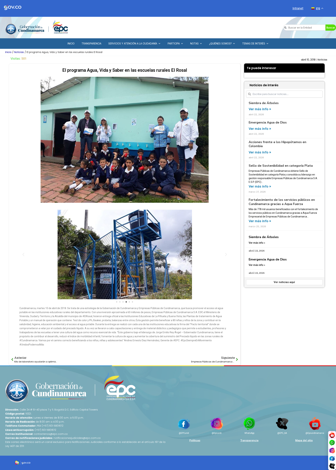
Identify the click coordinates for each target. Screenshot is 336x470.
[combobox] (304, 27)
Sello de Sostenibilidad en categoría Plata (281, 166)
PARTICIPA (174, 43)
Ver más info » (260, 109)
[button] (23, 254)
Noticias (322, 59)
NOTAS (194, 43)
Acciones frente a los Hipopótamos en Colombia (277, 144)
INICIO (71, 43)
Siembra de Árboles (264, 103)
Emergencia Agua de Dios (268, 122)
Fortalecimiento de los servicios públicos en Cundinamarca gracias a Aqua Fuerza (282, 202)
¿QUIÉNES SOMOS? (220, 43)
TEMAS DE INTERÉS (253, 43)
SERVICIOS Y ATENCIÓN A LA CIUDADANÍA (132, 43)
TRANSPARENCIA (91, 43)
